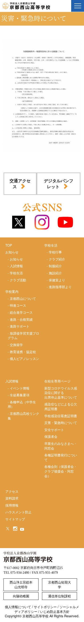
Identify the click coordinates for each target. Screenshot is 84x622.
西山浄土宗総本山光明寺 (21, 584)
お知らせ (16, 259)
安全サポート (54, 429)
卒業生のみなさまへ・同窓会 (60, 445)
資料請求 (11, 498)
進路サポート (19, 326)
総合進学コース (21, 312)
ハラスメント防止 (18, 512)
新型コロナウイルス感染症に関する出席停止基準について (60, 393)
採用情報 (11, 505)
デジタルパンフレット (58, 184)
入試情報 (16, 265)
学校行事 (55, 252)
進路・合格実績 (21, 319)
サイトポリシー (45, 606)
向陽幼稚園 (21, 596)
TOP (8, 245)
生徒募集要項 (19, 395)
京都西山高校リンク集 (23, 415)
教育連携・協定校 (23, 351)
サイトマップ (15, 519)
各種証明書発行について (60, 457)
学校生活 (16, 273)
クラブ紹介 (57, 259)
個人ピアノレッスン (24, 358)
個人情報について (18, 606)
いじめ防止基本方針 (55, 611)
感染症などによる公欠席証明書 (60, 406)
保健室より (57, 280)
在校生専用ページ (57, 381)
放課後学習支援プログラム (23, 335)
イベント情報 (19, 388)
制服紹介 (55, 265)
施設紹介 (55, 273)
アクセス (11, 491)
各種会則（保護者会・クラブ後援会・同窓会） (60, 471)
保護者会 (50, 436)
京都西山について (23, 298)
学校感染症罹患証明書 (60, 415)
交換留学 (16, 344)
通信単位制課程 (59, 596)
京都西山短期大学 (59, 584)
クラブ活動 (18, 280)
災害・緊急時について (60, 422)
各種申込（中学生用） (22, 404)
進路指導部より (60, 286)
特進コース (18, 305)
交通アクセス (20, 184)
